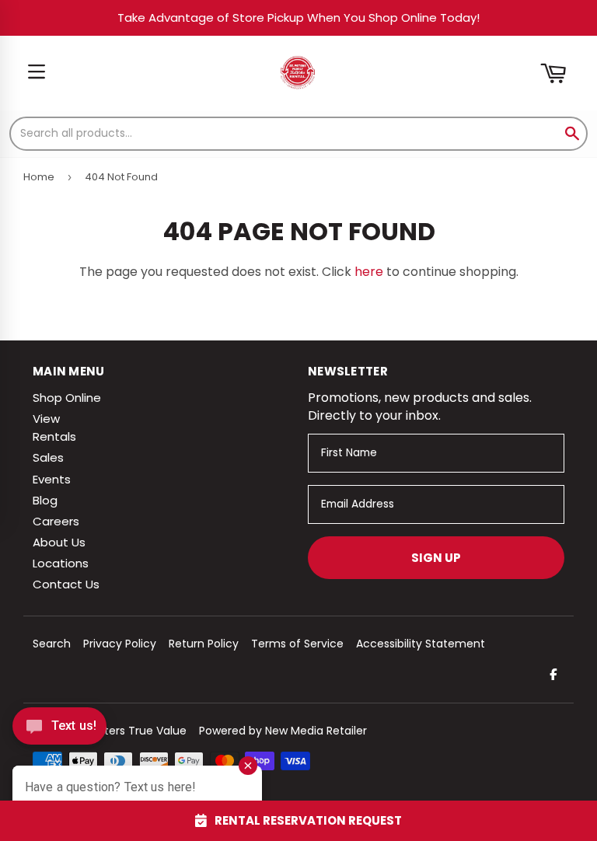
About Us (59, 542)
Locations (61, 563)
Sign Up (436, 558)
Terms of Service (297, 643)
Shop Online (67, 397)
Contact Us (66, 584)
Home (38, 176)
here (368, 272)
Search (52, 643)
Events (52, 479)
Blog (45, 500)
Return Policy (204, 643)
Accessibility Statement (420, 643)
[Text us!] (59, 730)
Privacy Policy (119, 643)
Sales (48, 457)
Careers (56, 521)
